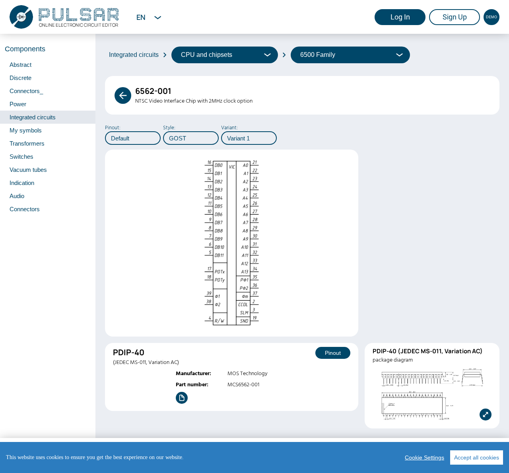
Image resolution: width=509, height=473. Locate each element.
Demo (491, 17)
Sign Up (455, 17)
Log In (400, 17)
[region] (254, 457)
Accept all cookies (476, 457)
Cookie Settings (424, 457)
